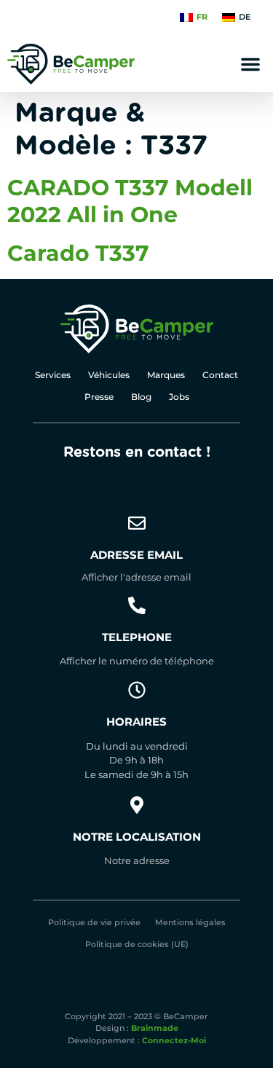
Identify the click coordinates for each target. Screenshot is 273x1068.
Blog (141, 396)
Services (53, 374)
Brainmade (154, 1028)
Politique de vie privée (94, 922)
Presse (99, 396)
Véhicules (109, 374)
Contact (220, 374)
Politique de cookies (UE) (137, 944)
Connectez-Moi (174, 1040)
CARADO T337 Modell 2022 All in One (130, 201)
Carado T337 (78, 253)
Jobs (179, 396)
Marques (166, 374)
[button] (250, 64)
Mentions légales (190, 922)
